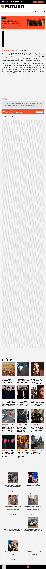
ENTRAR (35, 1)
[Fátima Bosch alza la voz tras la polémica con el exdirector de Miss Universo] (33, 477)
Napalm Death (4, 99)
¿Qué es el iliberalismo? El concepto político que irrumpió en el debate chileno (13, 530)
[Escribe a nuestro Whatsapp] (44, 6)
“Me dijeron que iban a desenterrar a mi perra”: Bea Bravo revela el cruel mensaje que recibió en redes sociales (33, 508)
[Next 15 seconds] (31, 566)
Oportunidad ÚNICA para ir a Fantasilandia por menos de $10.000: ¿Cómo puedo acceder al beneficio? (33, 553)
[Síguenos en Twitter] (39, 6)
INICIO (3, 1)
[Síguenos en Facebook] (37, 6)
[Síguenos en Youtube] (41, 6)
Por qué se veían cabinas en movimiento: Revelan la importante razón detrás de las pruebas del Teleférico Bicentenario (13, 485)
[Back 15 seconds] (25, 566)
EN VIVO (6, 1)
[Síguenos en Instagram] (33, 6)
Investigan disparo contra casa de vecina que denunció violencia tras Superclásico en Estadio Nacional (33, 530)
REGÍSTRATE (41, 1)
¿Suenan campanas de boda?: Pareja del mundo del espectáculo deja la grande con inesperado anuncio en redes (13, 508)
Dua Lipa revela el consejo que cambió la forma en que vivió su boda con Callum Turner (13, 553)
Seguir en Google (39, 111)
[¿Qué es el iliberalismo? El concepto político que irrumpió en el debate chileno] (13, 522)
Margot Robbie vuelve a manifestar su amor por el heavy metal (19, 105)
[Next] (33, 566)
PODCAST (22, 1)
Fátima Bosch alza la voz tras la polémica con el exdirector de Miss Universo (33, 484)
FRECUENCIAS (17, 1)
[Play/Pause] (28, 566)
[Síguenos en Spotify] (42, 6)
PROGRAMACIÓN (11, 1)
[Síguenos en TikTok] (35, 6)
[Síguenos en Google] (31, 6)
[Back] (22, 566)
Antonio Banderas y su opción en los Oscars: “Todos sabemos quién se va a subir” (23, 103)
